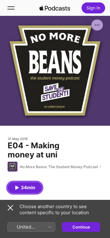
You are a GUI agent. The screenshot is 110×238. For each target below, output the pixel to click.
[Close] (10, 208)
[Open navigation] (11, 8)
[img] (55, 8)
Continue (81, 227)
